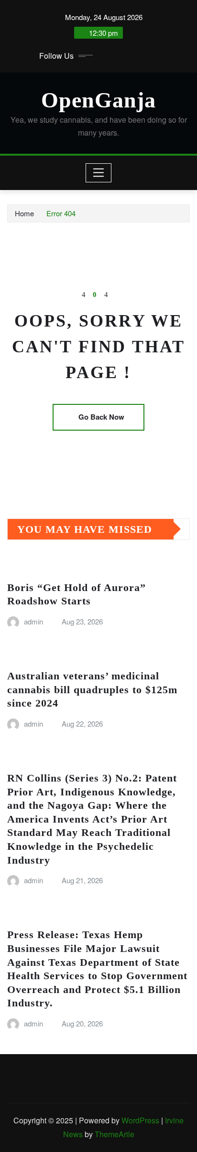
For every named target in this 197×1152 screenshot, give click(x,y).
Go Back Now (101, 417)
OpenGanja (98, 100)
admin (33, 621)
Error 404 (61, 213)
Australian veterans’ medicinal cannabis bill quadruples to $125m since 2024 (92, 689)
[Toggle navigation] (99, 172)
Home (24, 213)
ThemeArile (114, 1134)
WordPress (140, 1120)
